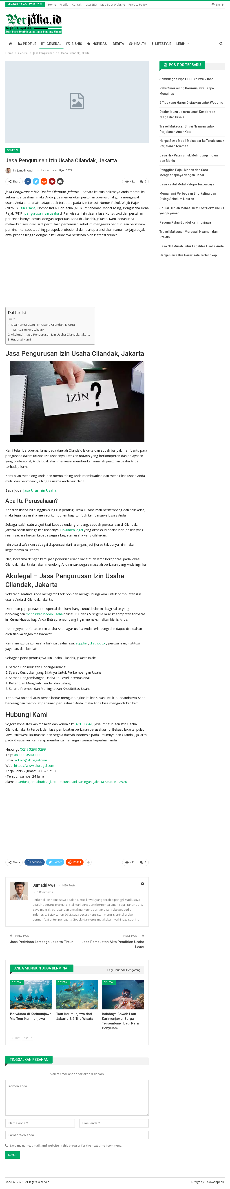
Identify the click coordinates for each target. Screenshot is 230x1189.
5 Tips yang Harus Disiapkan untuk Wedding (191, 102)
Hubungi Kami (21, 339)
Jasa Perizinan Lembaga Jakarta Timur (41, 942)
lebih (181, 44)
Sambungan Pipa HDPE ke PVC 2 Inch (186, 79)
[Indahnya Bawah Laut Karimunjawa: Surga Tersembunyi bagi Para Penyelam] (123, 994)
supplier (82, 643)
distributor (98, 643)
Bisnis (76, 44)
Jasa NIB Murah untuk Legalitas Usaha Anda (191, 246)
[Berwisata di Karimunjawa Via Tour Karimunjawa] (31, 994)
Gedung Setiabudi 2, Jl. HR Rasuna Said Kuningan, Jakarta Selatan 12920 (72, 781)
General (53, 44)
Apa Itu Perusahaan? (31, 330)
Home (52, 4)
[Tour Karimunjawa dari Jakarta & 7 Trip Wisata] (77, 994)
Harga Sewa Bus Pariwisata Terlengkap (188, 255)
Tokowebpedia (215, 1182)
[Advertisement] (77, 272)
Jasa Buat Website (112, 4)
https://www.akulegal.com (34, 765)
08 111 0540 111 (27, 754)
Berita (118, 44)
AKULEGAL (84, 724)
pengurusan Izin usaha (41, 213)
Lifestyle (163, 44)
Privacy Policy (137, 4)
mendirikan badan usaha (44, 614)
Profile (64, 4)
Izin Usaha (27, 208)
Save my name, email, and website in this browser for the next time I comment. (65, 1145)
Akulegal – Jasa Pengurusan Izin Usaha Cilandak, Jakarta (50, 334)
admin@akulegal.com (31, 760)
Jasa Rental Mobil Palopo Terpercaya (186, 184)
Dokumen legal (71, 529)
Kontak (77, 4)
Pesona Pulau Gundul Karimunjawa (185, 222)
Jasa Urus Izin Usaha (39, 490)
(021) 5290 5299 (33, 749)
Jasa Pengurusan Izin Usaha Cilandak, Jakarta (43, 325)
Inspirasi (100, 44)
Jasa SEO (91, 4)
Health (140, 44)
